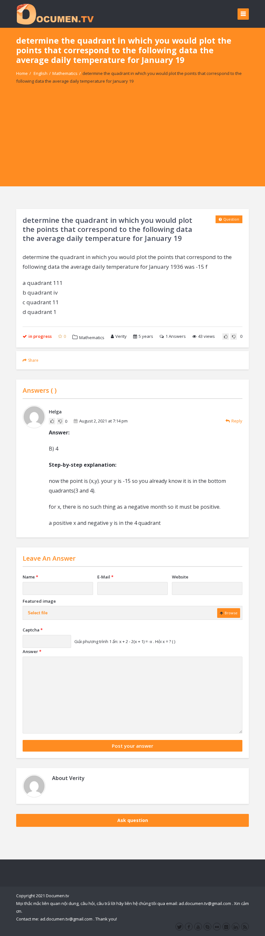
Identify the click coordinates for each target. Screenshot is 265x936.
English (41, 73)
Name (30, 577)
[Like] (225, 336)
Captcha (33, 630)
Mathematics (65, 73)
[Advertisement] (132, 141)
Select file (38, 612)
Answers (175, 336)
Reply (236, 421)
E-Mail (105, 577)
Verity (121, 336)
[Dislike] (233, 336)
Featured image (39, 601)
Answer (32, 651)
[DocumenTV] (55, 13)
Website (180, 577)
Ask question (132, 820)
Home (22, 73)
